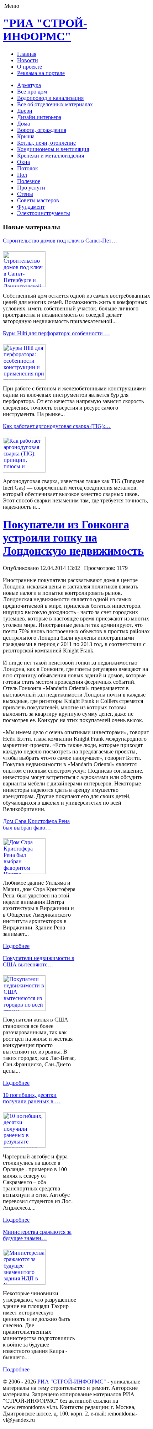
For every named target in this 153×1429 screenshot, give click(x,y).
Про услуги (31, 188)
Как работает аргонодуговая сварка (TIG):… (57, 426)
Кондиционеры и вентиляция (53, 149)
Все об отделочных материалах (55, 104)
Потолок (27, 168)
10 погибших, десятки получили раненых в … (31, 1098)
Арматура (29, 85)
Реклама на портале (41, 73)
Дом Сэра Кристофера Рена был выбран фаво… (36, 824)
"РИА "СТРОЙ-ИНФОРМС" (45, 30)
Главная (26, 54)
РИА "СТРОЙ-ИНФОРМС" (71, 1382)
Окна (23, 162)
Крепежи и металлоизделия (50, 156)
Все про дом (32, 92)
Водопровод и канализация (50, 98)
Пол (22, 175)
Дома (23, 124)
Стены (25, 194)
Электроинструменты (43, 213)
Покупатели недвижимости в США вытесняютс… (38, 961)
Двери (24, 111)
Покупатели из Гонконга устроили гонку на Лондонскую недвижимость (73, 537)
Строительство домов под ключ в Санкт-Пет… (60, 241)
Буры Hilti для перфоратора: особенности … (56, 333)
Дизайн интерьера (39, 117)
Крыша (26, 136)
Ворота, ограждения (41, 130)
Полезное (28, 181)
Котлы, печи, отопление (46, 143)
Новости (27, 60)
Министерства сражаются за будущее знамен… (37, 1235)
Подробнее (16, 946)
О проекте (29, 67)
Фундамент (31, 207)
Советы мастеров (38, 200)
